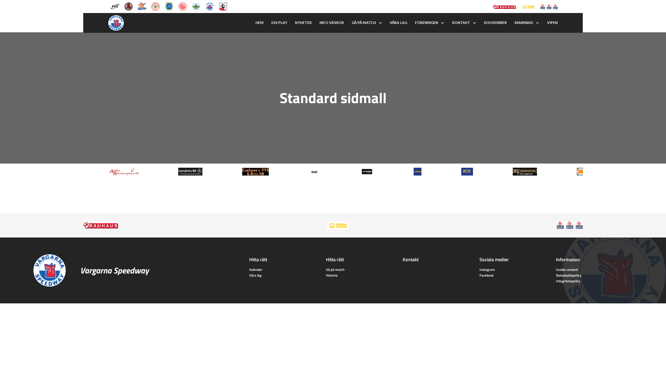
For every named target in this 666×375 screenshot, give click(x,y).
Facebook (486, 275)
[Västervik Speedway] (196, 6)
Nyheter (303, 23)
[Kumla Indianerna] (128, 6)
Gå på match (364, 23)
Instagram (487, 269)
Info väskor (331, 23)
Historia (332, 275)
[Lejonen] (155, 6)
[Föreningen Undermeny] (442, 23)
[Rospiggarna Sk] (182, 6)
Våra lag (398, 23)
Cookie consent (567, 269)
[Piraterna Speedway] (169, 6)
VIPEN (552, 23)
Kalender (255, 269)
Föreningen (426, 23)
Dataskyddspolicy (568, 275)
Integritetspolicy (568, 281)
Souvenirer (495, 23)
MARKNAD (524, 23)
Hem (259, 23)
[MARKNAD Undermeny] (537, 23)
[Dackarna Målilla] (142, 6)
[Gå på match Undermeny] (380, 23)
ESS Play (279, 23)
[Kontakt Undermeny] (474, 23)
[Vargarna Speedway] (210, 6)
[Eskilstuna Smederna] (223, 6)
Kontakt (461, 23)
